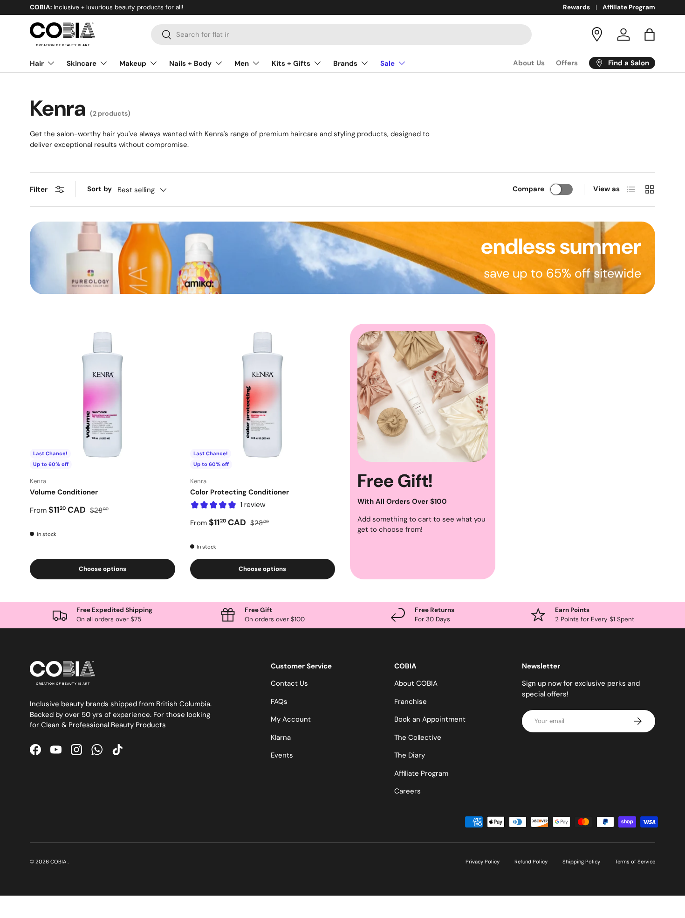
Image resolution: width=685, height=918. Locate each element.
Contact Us (289, 683)
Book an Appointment (430, 719)
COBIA (59, 861)
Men (241, 63)
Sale (387, 63)
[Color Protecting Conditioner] (263, 396)
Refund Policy (531, 861)
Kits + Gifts (291, 63)
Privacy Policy (483, 861)
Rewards (576, 7)
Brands (345, 63)
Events (282, 755)
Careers (407, 791)
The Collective (417, 737)
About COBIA (416, 683)
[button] (649, 34)
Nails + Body (190, 63)
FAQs (279, 701)
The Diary (409, 755)
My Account (291, 719)
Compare (528, 189)
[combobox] (341, 34)
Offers (567, 63)
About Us (529, 63)
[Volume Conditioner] (102, 396)
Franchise (410, 701)
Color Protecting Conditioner (239, 492)
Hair (37, 63)
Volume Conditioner (64, 492)
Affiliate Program (629, 7)
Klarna (281, 737)
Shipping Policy (581, 861)
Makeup (132, 63)
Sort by (99, 189)
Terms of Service (635, 861)
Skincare (81, 63)
